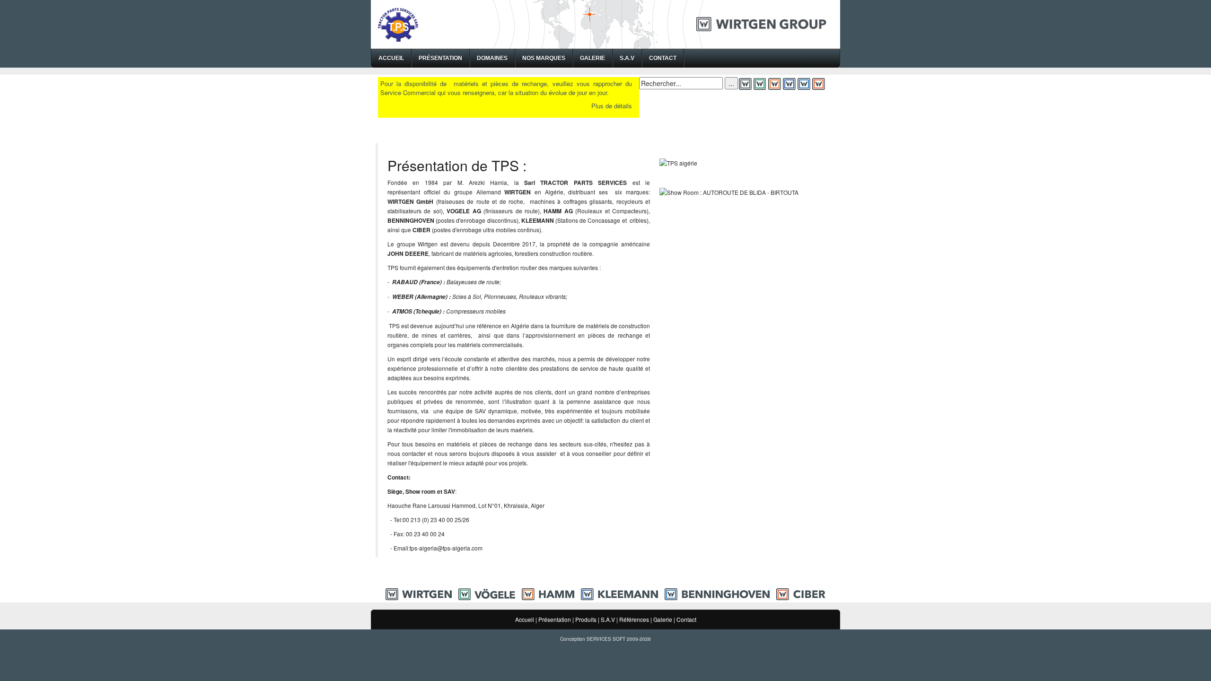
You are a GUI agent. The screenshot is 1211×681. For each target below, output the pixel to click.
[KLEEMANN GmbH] (619, 593)
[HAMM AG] (548, 593)
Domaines (492, 58)
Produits (586, 619)
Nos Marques (543, 58)
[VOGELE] (487, 593)
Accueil (391, 58)
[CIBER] (801, 593)
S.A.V (627, 58)
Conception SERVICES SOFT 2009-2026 (605, 639)
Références (634, 619)
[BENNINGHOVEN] (717, 593)
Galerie (592, 58)
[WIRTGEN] (418, 593)
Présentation (440, 58)
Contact (662, 58)
